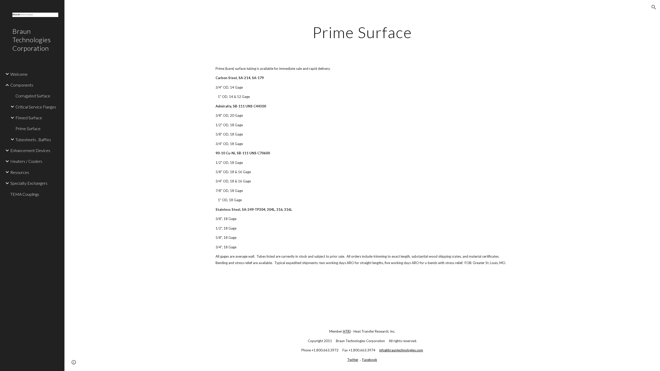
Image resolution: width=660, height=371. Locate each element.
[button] (654, 7)
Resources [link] (19, 172)
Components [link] (21, 84)
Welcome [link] (19, 74)
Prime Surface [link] (27, 128)
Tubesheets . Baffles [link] (33, 139)
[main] (362, 32)
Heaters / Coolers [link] (26, 161)
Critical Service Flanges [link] (35, 106)
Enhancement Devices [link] (30, 150)
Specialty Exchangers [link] (28, 183)
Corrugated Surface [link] (32, 95)
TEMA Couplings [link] (24, 194)
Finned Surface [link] (28, 117)
